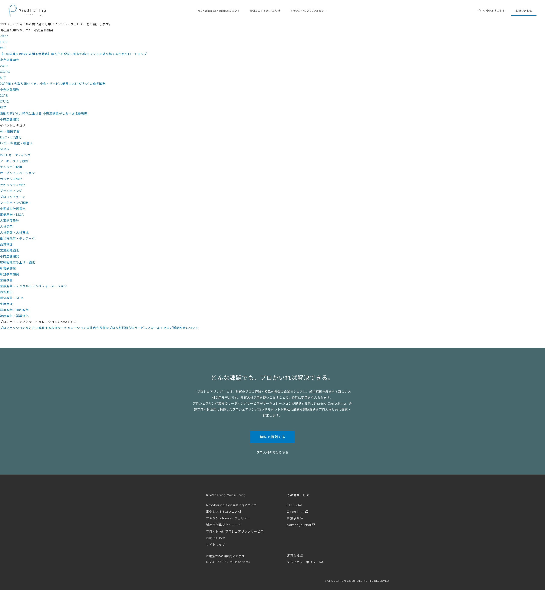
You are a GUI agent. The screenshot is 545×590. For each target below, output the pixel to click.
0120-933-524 (228, 562)
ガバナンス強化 (11, 179)
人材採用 (6, 227)
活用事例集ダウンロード (223, 525)
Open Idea (295, 512)
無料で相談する (272, 437)
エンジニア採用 (11, 167)
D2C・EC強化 (10, 137)
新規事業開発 (9, 274)
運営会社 (293, 555)
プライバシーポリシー (303, 562)
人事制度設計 (9, 221)
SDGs (4, 149)
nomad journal (299, 525)
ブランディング (11, 191)
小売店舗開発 (9, 256)
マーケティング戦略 (14, 203)
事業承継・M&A (12, 215)
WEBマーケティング (15, 155)
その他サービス (298, 495)
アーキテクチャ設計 (14, 161)
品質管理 (6, 244)
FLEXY (292, 505)
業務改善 (6, 280)
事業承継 (293, 518)
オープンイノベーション (17, 173)
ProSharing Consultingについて (218, 10)
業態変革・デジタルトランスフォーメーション (33, 286)
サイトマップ (215, 545)
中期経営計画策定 (13, 209)
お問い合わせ (524, 10)
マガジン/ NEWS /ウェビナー (308, 10)
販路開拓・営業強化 (14, 316)
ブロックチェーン (12, 197)
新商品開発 (8, 268)
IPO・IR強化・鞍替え (16, 143)
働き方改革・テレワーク (17, 238)
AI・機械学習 (10, 131)
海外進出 (6, 292)
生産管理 (6, 304)
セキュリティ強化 (12, 185)
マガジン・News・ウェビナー (228, 518)
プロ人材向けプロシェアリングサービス (235, 531)
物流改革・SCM (12, 298)
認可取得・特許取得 (14, 310)
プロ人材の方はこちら (491, 10)
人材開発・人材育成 (14, 233)
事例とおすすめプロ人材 (265, 10)
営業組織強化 (9, 250)
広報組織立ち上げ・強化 (17, 262)
